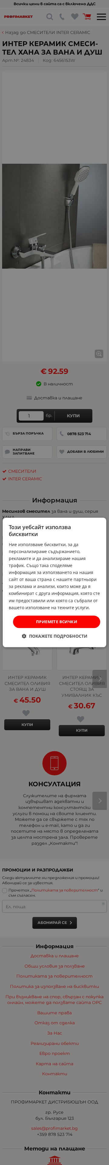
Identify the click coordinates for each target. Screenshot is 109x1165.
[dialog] (54, 582)
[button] (55, 636)
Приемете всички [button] (56, 621)
